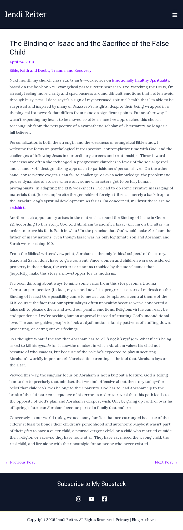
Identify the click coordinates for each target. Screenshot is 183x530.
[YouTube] (91, 499)
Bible (14, 70)
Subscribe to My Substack (91, 483)
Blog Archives (144, 519)
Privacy (122, 519)
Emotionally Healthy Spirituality (140, 80)
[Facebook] (104, 499)
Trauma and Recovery (71, 70)
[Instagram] (78, 499)
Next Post (166, 462)
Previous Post (20, 462)
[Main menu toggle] (175, 15)
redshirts (18, 207)
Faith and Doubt (34, 70)
